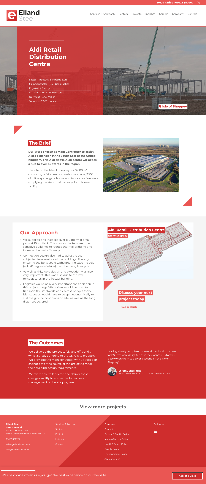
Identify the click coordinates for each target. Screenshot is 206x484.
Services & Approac (65, 424)
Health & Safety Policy (116, 444)
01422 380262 (13, 439)
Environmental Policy (116, 454)
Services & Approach (102, 14)
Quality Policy (112, 449)
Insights (150, 14)
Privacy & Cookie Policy (117, 434)
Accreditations (112, 459)
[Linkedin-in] (198, 3)
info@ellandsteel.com (17, 449)
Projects (136, 14)
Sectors (123, 14)
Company (178, 14)
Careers (163, 14)
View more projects (103, 407)
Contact (192, 14)
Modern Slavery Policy (116, 439)
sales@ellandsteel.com (18, 444)
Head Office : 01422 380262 (175, 2)
